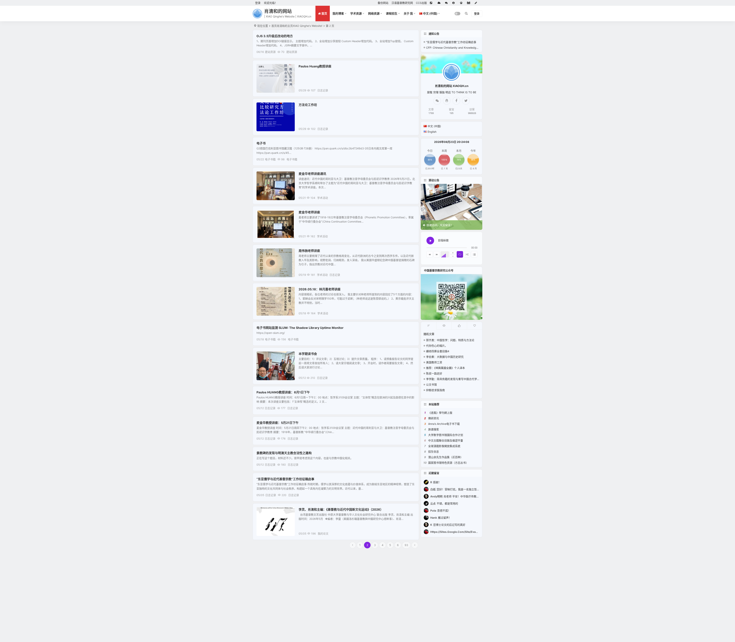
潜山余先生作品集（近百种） (445, 457)
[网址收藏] (440, 3)
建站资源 (270, 51)
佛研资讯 (433, 418)
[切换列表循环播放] (460, 254)
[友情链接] (432, 3)
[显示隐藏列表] (474, 254)
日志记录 (264, 68)
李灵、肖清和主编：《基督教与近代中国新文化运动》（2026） (341, 509)
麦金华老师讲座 (309, 212)
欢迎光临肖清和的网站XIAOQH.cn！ (448, 225)
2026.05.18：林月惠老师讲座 (320, 289)
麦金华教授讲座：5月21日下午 (277, 423)
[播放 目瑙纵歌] (430, 240)
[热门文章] (444, 326)
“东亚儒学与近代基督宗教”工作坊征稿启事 (285, 479)
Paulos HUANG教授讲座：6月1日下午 (283, 392)
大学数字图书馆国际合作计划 (445, 434)
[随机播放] (467, 254)
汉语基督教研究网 (402, 2)
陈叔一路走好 (434, 373)
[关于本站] (454, 3)
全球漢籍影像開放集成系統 (444, 446)
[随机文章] (428, 326)
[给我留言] (447, 3)
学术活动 (264, 175)
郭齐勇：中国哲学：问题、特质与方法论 (450, 340)
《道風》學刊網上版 (440, 412)
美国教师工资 (434, 362)
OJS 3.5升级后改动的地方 (274, 36)
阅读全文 (411, 51)
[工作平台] (469, 3)
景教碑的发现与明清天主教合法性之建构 (284, 453)
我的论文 (264, 511)
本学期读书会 (308, 354)
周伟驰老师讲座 (309, 251)
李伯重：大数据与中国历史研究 (445, 356)
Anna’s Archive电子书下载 (444, 423)
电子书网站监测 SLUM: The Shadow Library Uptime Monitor (300, 328)
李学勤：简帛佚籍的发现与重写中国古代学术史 (454, 379)
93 (406, 545)
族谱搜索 (433, 429)
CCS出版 (421, 2)
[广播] (462, 3)
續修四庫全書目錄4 (437, 351)
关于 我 (408, 13)
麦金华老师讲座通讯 (312, 174)
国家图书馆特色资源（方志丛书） (448, 462)
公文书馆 (431, 384)
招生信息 (433, 451)
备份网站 (383, 2)
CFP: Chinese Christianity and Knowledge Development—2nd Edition (452, 47)
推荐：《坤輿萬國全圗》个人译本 (445, 367)
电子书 (261, 143)
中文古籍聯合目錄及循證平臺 (445, 440)
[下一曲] (437, 254)
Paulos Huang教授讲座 (315, 66)
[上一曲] (429, 254)
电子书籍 (270, 159)
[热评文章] (474, 326)
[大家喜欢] (459, 326)
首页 (274, 25)
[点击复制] (447, 101)
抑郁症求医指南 (435, 390)
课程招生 (391, 13)
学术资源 (356, 13)
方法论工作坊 (308, 105)
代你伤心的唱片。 (437, 345)
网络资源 (374, 13)
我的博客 (338, 13)
